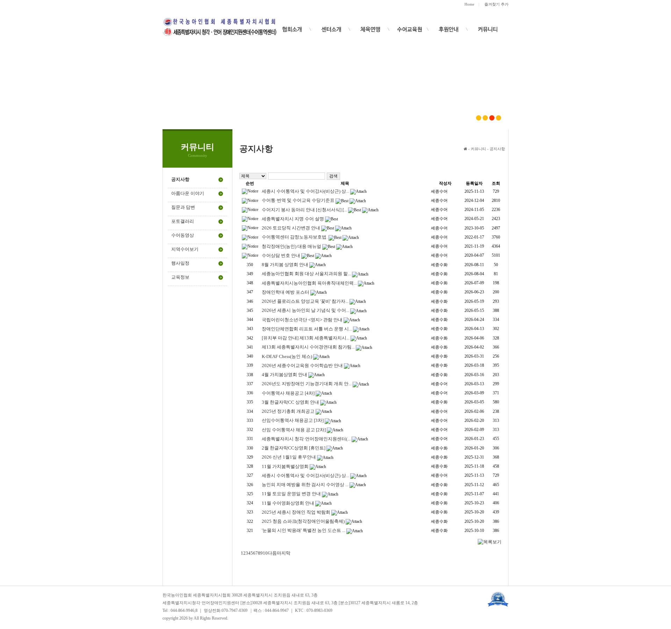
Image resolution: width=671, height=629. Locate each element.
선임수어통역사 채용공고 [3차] (293, 420)
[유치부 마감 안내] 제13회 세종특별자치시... (305, 338)
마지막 (283, 553)
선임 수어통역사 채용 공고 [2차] (294, 429)
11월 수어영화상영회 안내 (288, 503)
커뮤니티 (487, 29)
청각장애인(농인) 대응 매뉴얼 (291, 246)
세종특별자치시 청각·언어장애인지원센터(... (306, 438)
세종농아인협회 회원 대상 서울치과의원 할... (306, 273)
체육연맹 (370, 29)
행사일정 (180, 263)
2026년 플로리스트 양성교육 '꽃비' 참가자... (305, 301)
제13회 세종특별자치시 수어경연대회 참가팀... (308, 347)
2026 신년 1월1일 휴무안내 (289, 457)
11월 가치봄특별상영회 (285, 466)
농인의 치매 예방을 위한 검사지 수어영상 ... (305, 484)
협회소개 (292, 29)
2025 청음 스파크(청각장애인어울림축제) (303, 521)
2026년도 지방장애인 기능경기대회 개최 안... (307, 383)
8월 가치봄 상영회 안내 (285, 264)
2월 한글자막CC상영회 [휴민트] (293, 448)
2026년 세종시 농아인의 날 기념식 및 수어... (305, 310)
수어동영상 (182, 235)
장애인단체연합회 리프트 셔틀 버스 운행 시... (307, 328)
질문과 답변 (183, 207)
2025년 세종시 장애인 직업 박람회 (296, 512)
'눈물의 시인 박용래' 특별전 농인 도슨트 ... (303, 530)
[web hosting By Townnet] (498, 598)
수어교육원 (409, 29)
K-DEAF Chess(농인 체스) (287, 356)
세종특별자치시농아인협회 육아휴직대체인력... (309, 283)
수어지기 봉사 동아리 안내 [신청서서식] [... (304, 209)
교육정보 (180, 277)
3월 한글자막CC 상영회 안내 (290, 402)
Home (469, 4)
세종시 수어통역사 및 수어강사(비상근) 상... (305, 191)
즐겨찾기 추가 (496, 4)
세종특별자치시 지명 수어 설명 (293, 218)
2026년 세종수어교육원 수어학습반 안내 (302, 365)
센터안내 (331, 29)
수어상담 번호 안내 (281, 255)
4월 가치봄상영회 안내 (284, 374)
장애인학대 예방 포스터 (285, 292)
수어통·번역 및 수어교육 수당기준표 (298, 200)
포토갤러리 (182, 221)
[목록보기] (490, 541)
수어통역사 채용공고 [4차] (288, 393)
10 (265, 553)
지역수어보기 (185, 249)
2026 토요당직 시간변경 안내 (291, 228)
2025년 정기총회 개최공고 (288, 411)
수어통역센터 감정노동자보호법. (294, 237)
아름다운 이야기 (187, 193)
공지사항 (180, 179)
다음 (272, 553)
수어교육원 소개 (448, 29)
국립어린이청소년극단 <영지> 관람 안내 (302, 319)
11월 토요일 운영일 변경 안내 (291, 493)
